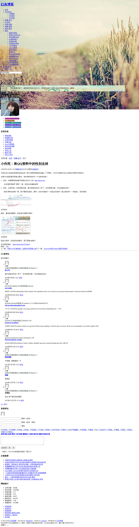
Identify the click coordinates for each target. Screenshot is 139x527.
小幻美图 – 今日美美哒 (13, 123)
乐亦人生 (8, 150)
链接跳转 (8, 511)
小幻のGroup (13, 58)
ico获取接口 (13, 39)
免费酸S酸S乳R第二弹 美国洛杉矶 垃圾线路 (20, 468)
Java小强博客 (9, 144)
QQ (7, 246)
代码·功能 (8, 24)
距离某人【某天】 (11, 515)
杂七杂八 (8, 66)
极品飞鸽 (8, 153)
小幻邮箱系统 (14, 64)
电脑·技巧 (8, 20)
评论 (20, 278)
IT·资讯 (7, 22)
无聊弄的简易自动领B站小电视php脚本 (19, 460)
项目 (6, 31)
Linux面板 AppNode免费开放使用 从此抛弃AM (21, 471)
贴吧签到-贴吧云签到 (12, 513)
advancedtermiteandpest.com (15, 305)
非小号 (7, 270)
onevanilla (8, 288)
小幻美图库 (13, 45)
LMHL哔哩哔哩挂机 (12, 118)
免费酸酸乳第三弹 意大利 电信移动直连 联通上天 (22, 466)
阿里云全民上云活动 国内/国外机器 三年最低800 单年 (24, 479)
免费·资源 (8, 26)
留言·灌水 (8, 28)
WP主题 (12, 18)
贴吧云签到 (13, 33)
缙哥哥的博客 (10, 146)
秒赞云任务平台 (14, 35)
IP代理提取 (13, 50)
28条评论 (35, 169)
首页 (6, 10)
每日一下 (8, 69)
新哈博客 (8, 148)
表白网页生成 (14, 37)
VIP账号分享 (13, 62)
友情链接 (8, 506)
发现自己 (12, 52)
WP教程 (12, 14)
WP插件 (12, 16)
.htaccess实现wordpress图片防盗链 (55, 248)
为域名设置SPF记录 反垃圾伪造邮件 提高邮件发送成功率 (25, 462)
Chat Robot (12, 60)
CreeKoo (44, 521)
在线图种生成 (14, 56)
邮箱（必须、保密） (29, 422)
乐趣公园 (8, 142)
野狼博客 (8, 136)
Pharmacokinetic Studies (13, 340)
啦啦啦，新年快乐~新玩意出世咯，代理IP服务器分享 (24, 464)
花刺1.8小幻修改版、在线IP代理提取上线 (22, 248)
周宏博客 (8, 357)
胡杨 (6, 375)
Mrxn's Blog (9, 155)
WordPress (8, 12)
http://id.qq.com (40, 180)
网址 (23, 426)
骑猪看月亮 (9, 138)
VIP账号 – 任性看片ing (13, 125)
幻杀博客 (7, 4)
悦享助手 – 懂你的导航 (13, 127)
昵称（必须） (26, 418)
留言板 (7, 517)
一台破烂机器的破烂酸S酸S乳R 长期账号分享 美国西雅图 (25, 473)
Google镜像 (13, 48)
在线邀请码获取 (14, 54)
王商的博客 (9, 140)
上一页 (3, 404)
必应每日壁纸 (14, 43)
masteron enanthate (12, 323)
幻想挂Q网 (13, 41)
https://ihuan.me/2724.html (21, 244)
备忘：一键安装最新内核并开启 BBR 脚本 (20, 477)
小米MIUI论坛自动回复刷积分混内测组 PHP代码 (22, 475)
